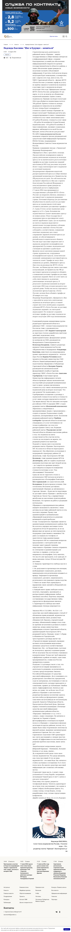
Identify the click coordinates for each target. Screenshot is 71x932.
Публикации (7, 902)
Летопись (38, 896)
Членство (54, 896)
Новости (16, 44)
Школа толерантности (26, 902)
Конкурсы (6, 899)
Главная (6, 44)
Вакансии (38, 890)
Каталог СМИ (23, 899)
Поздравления (8, 896)
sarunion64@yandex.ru (10, 914)
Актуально (7, 887)
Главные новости (8, 893)
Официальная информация (59, 893)
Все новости (54, 890)
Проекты (22, 896)
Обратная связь (54, 36)
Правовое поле (40, 887)
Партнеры (54, 899)
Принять (66, 929)
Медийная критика (25, 890)
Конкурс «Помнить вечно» (59, 887)
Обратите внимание (25, 893)
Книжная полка (24, 887)
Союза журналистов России (50, 134)
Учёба (37, 893)
